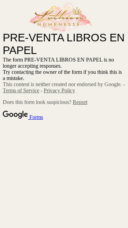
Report (80, 102)
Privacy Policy (59, 90)
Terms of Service (21, 90)
